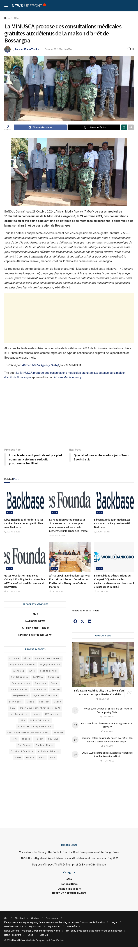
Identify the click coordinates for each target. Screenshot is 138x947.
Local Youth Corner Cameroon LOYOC (28, 733)
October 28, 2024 (53, 49)
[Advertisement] (69, 318)
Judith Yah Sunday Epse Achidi (35, 726)
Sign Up (44, 935)
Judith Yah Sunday (40, 720)
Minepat (58, 733)
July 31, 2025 (57, 592)
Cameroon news (21, 683)
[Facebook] (75, 621)
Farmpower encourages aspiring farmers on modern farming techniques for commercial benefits (54, 922)
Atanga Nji (19, 671)
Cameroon (54, 677)
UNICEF (30, 757)
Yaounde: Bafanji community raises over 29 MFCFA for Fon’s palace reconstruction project (107, 739)
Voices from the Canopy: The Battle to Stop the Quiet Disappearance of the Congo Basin (69, 852)
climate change (18, 689)
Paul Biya (53, 739)
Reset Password (12, 935)
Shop (30, 935)
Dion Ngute (15, 702)
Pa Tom (39, 739)
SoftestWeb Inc (56, 940)
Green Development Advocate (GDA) (39, 708)
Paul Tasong (24, 745)
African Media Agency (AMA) (40, 365)
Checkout (20, 918)
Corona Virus (39, 689)
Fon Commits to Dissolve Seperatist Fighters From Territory (107, 725)
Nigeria (26, 739)
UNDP (18, 757)
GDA (12, 708)
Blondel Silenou (19, 677)
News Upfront (19, 940)
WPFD (42, 757)
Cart (6, 918)
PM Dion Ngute (44, 745)
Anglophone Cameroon (22, 664)
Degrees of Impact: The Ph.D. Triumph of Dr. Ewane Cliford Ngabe (69, 864)
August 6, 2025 (13, 532)
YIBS (52, 757)
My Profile (72, 926)
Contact (35, 918)
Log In (114, 922)
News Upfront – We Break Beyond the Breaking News (32, 930)
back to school (48, 671)
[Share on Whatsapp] (124, 127)
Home (7, 18)
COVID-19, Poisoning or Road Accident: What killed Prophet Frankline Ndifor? (107, 754)
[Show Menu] (6, 5)
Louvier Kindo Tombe (27, 49)
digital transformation (45, 695)
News (15, 739)
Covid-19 (55, 689)
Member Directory (13, 926)
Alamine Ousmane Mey (48, 658)
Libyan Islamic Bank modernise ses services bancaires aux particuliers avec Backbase (23, 523)
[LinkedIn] (89, 621)
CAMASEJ (38, 677)
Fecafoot (44, 702)
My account (54, 926)
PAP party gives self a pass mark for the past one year (94, 930)
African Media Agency (67, 377)
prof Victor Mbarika (48, 751)
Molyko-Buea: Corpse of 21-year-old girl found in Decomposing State (107, 710)
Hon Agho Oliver (19, 714)
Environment (52, 918)
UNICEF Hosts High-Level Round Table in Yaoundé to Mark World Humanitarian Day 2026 (69, 858)
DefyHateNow (20, 695)
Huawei (37, 714)
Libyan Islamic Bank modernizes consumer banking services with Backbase (112, 523)
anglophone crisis (50, 664)
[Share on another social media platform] (131, 127)
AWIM (32, 671)
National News (35, 621)
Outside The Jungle (35, 628)
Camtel (54, 683)
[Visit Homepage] (28, 5)
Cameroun (40, 683)
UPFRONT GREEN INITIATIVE (35, 635)
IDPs (22, 720)
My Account (35, 926)
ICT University (53, 714)
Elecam (30, 702)
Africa (27, 658)
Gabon (57, 702)
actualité (14, 658)
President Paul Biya (22, 751)
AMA (16, 18)
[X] (82, 621)
